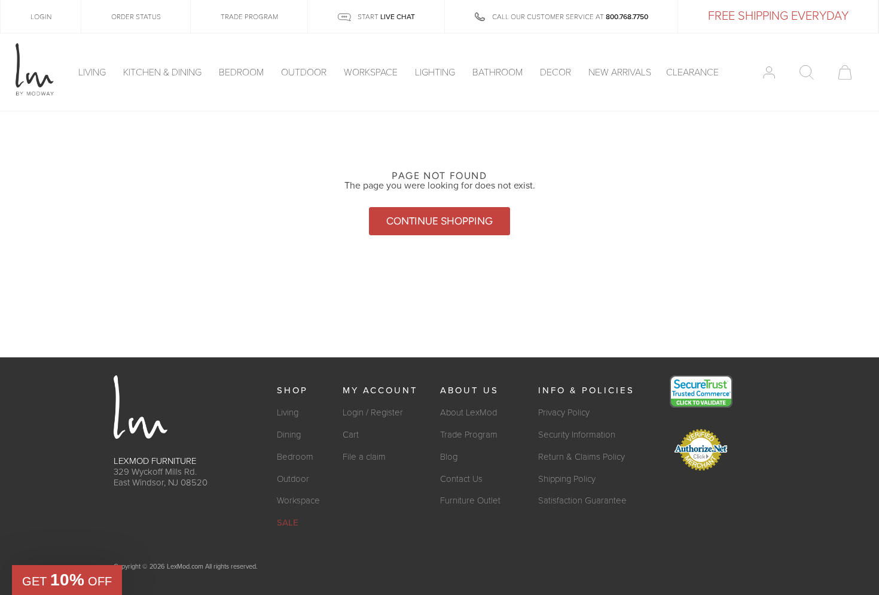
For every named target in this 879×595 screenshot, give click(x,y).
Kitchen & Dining (163, 72)
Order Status (136, 17)
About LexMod (468, 412)
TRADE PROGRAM (249, 17)
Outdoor (305, 72)
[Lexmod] (35, 70)
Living (93, 72)
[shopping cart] (845, 72)
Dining (289, 434)
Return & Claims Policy (581, 456)
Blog (448, 456)
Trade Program (469, 434)
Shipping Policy (567, 478)
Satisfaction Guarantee (582, 500)
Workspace (372, 72)
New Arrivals (619, 72)
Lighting (436, 72)
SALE (287, 522)
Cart (351, 434)
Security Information (576, 434)
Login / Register (373, 412)
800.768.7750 (627, 17)
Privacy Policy (564, 412)
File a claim (364, 456)
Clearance (692, 72)
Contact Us (461, 478)
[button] (67, 580)
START (385, 17)
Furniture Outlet (470, 500)
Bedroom (242, 72)
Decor (556, 72)
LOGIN (40, 17)
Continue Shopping (439, 221)
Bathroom (498, 72)
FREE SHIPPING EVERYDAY (778, 16)
